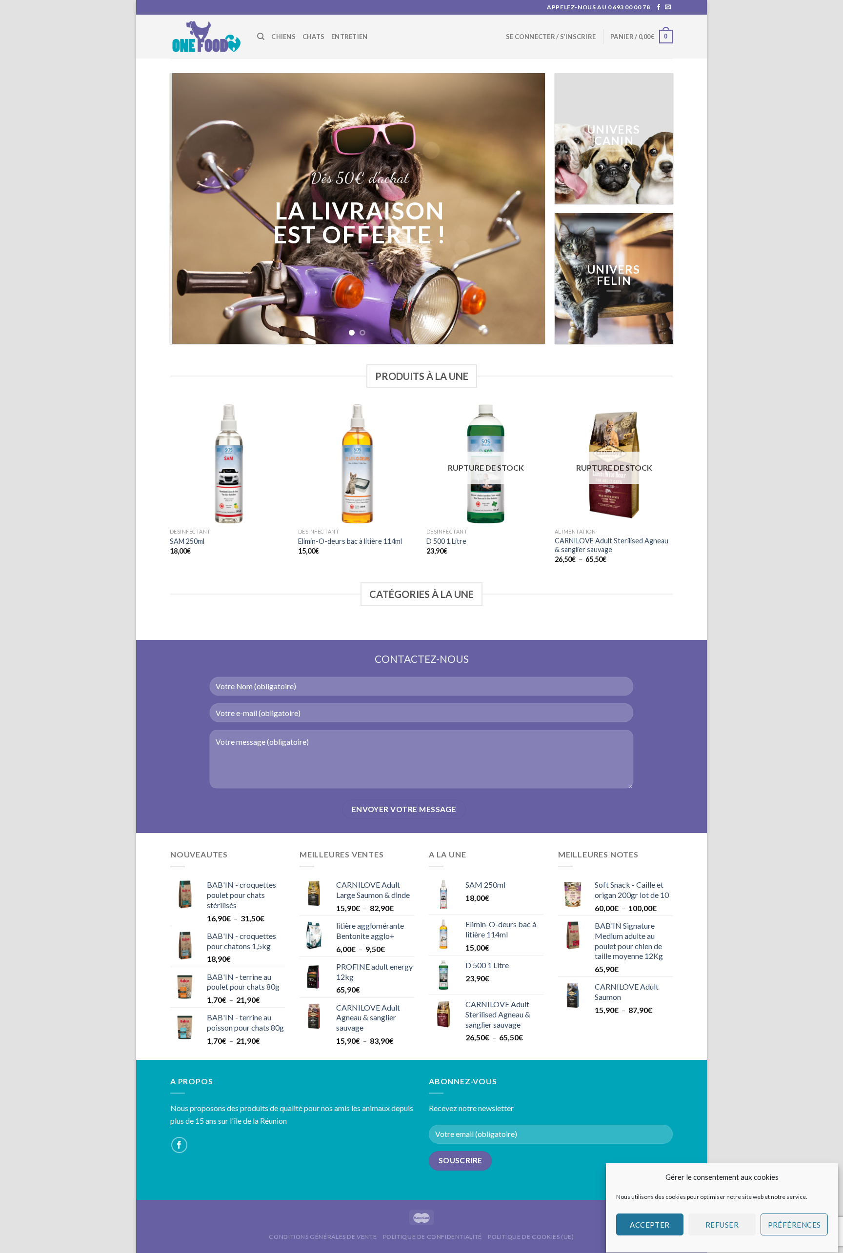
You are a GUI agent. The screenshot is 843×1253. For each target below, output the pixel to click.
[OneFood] (206, 36)
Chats (313, 36)
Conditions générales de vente (323, 1236)
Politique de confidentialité (432, 1236)
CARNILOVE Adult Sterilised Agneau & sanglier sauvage (611, 545)
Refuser (722, 1224)
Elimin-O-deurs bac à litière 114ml (350, 541)
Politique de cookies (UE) (531, 1236)
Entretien (349, 36)
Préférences (794, 1224)
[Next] (525, 208)
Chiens (283, 36)
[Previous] (189, 208)
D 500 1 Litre (446, 541)
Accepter (650, 1224)
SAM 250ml (187, 541)
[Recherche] (260, 36)
